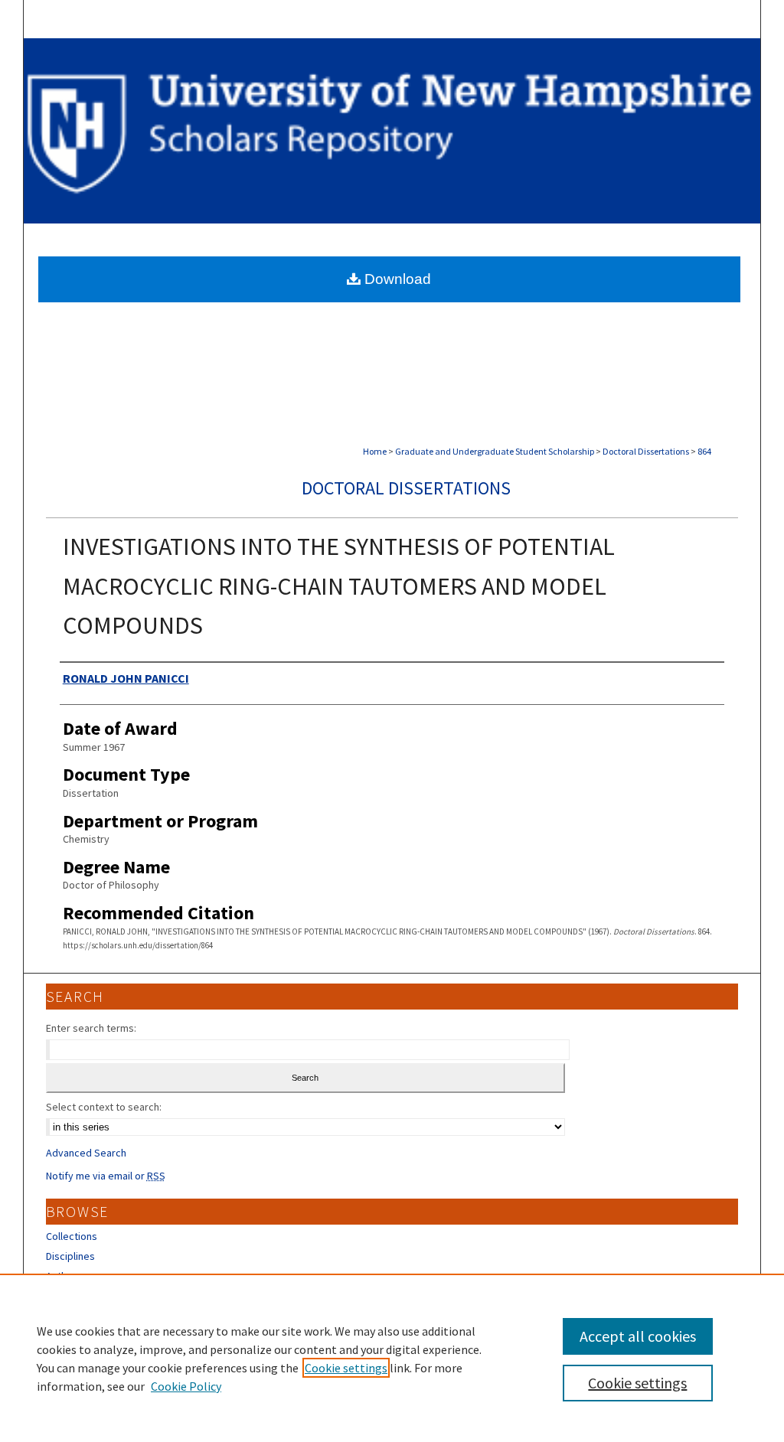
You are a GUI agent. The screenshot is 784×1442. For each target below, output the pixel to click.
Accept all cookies (638, 1336)
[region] (392, 1358)
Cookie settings (346, 1367)
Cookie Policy (186, 1386)
